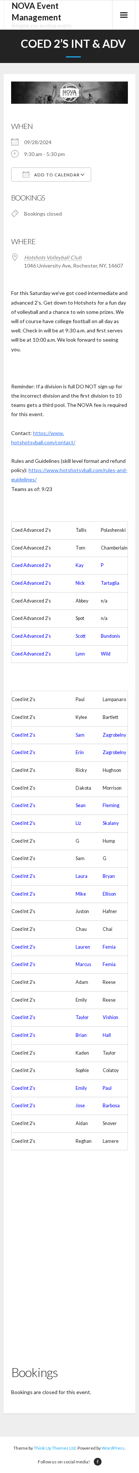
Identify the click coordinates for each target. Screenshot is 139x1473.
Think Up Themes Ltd (55, 1448)
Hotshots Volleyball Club (53, 257)
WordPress (113, 1448)
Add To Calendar (56, 174)
